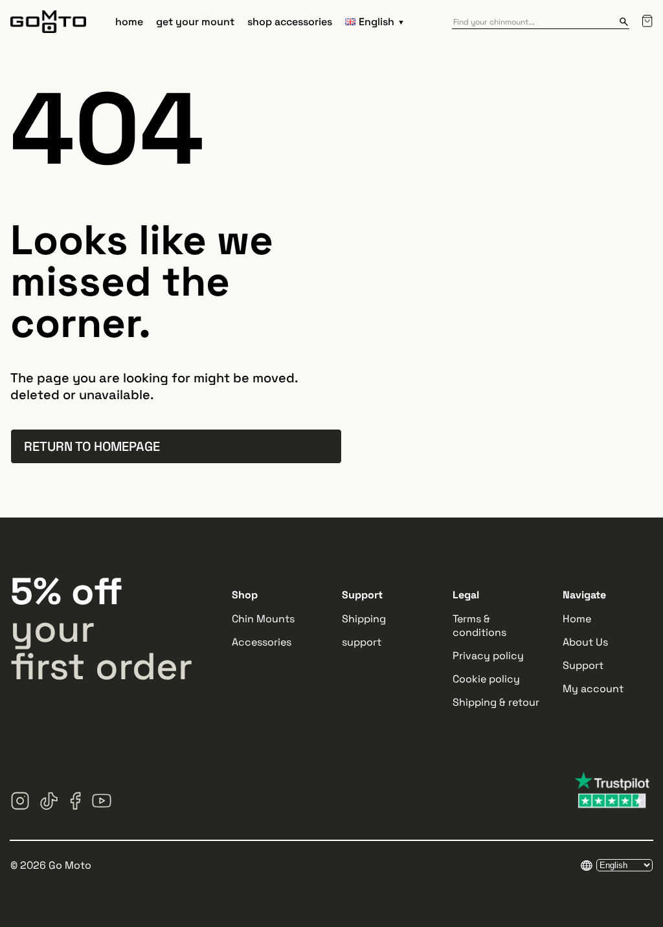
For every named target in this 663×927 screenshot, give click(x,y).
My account (593, 688)
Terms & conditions (479, 625)
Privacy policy (488, 655)
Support (583, 665)
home (129, 21)
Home (577, 619)
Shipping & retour (496, 702)
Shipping (364, 619)
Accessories (261, 642)
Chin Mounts (263, 619)
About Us (585, 642)
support (361, 642)
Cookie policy (486, 679)
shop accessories (289, 21)
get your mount (195, 21)
